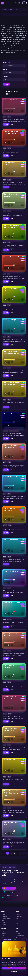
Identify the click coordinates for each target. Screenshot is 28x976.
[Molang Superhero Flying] (14, 829)
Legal (17, 931)
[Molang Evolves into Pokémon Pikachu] (14, 138)
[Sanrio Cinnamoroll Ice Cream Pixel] (14, 640)
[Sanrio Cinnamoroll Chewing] (14, 200)
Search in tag (6, 62)
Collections (19, 916)
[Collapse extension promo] (25, 940)
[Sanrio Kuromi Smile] (14, 546)
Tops (17, 918)
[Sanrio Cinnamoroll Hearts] (14, 106)
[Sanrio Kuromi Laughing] (14, 672)
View (12, 124)
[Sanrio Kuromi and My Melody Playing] (14, 389)
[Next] (12, 111)
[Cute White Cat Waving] (14, 169)
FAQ (3, 931)
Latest (17, 921)
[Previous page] (4, 853)
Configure (4, 916)
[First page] (1, 853)
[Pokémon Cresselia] (14, 420)
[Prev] (5, 111)
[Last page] (26, 853)
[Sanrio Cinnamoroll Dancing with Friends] (14, 357)
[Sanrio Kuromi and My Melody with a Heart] (14, 232)
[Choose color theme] (19, 2)
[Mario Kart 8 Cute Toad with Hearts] (14, 703)
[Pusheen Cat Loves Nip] (14, 263)
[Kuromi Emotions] (14, 766)
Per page (5, 76)
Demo (3, 922)
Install (3, 914)
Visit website (14, 971)
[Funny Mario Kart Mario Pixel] (14, 515)
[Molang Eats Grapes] (14, 577)
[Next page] (23, 853)
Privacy (18, 933)
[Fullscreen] (22, 111)
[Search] (15, 2)
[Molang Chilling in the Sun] (14, 326)
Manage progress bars (6, 919)
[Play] (8, 110)
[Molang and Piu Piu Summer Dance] (14, 734)
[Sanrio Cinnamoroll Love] (14, 295)
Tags (17, 923)
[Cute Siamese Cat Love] (14, 609)
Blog (3, 935)
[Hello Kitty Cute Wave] (14, 483)
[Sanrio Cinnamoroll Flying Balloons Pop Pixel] (14, 797)
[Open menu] (26, 3)
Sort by (5, 69)
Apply (6, 84)
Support (4, 933)
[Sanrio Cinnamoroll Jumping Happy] (14, 452)
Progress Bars (19, 914)
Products (4, 924)
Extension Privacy (20, 935)
